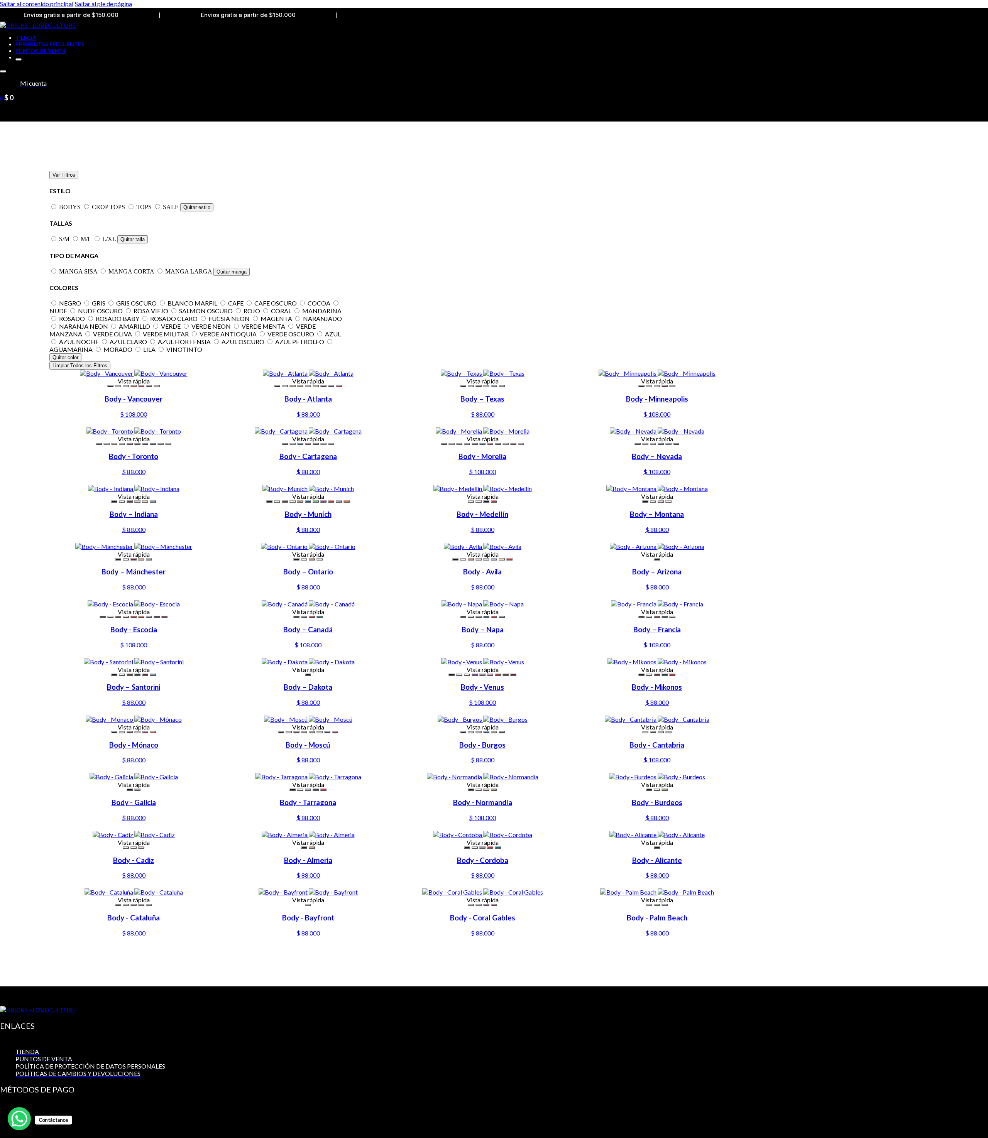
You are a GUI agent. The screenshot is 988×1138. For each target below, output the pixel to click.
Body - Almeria (308, 860)
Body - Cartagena (308, 456)
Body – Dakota (308, 687)
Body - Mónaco (133, 745)
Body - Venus (482, 687)
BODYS (70, 207)
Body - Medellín (482, 514)
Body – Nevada (657, 456)
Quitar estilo (196, 207)
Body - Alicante (657, 860)
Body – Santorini (133, 687)
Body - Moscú (308, 745)
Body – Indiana (134, 514)
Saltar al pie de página (103, 3)
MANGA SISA (79, 271)
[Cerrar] (18, 59)
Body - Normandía (482, 802)
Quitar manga (232, 272)
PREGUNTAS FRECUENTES (49, 44)
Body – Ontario (308, 571)
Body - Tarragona (308, 802)
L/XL (109, 239)
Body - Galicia (134, 802)
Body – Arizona (657, 571)
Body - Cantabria (656, 745)
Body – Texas (482, 399)
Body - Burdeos (657, 802)
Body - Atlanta (308, 399)
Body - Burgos (482, 745)
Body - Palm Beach (657, 917)
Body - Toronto (133, 456)
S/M (65, 239)
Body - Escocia (133, 629)
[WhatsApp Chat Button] (19, 1118)
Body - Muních (308, 514)
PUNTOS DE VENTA (40, 50)
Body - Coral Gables (482, 917)
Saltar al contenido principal (36, 3)
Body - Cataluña (133, 917)
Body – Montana (657, 514)
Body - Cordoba (482, 860)
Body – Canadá (308, 629)
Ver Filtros (63, 175)
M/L (87, 239)
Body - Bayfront (308, 917)
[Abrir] (3, 71)
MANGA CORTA (132, 271)
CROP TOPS (109, 207)
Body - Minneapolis (657, 399)
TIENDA (25, 37)
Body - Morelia (482, 456)
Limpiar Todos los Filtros (79, 365)
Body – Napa (483, 629)
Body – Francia (657, 629)
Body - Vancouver (133, 399)
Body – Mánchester (134, 571)
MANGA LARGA (189, 271)
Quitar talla (132, 239)
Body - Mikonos (657, 687)
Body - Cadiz (133, 860)
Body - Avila (482, 571)
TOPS (144, 207)
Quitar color (65, 357)
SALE (171, 207)
